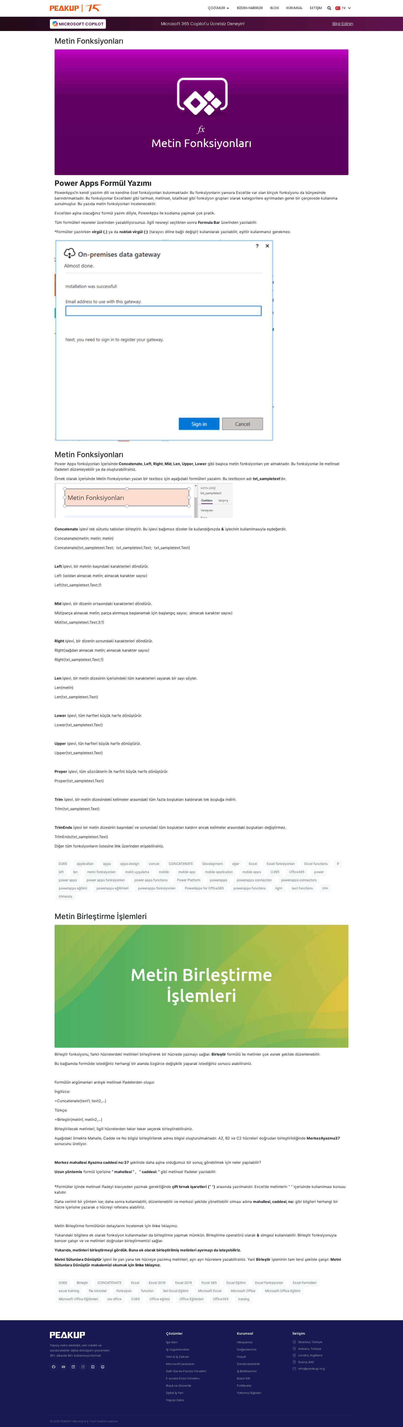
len (75, 872)
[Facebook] (53, 1367)
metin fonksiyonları (101, 872)
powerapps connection (254, 880)
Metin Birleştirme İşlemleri (101, 916)
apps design (129, 864)
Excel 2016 (157, 1283)
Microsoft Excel (209, 1291)
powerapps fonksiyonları (156, 888)
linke (156, 1225)
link (118, 846)
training (244, 1299)
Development (212, 864)
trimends (65, 896)
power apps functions (150, 880)
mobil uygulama (137, 872)
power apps (68, 880)
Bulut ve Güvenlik (178, 1385)
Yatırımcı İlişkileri (249, 1393)
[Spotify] (102, 1367)
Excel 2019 (183, 1283)
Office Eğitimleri (191, 1299)
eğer (235, 864)
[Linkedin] (73, 1367)
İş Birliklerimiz (247, 1371)
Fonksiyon (124, 1291)
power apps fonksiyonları (106, 880)
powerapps (218, 880)
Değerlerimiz (247, 1349)
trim (325, 888)
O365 (275, 872)
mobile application (219, 872)
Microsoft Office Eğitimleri (78, 1299)
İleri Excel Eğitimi (175, 1291)
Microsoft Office (243, 1291)
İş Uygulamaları (177, 1349)
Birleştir (82, 1283)
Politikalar (244, 1385)
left (61, 872)
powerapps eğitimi (73, 888)
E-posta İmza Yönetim (182, 1378)
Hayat (241, 1356)
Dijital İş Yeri (174, 1393)
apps (107, 864)
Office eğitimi (159, 1299)
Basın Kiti (243, 1378)
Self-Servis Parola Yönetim (186, 1371)
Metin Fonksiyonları (89, 40)
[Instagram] (83, 1367)
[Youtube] (63, 1367)
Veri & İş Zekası (177, 1356)
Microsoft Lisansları (180, 1364)
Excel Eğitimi (236, 1283)
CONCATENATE (181, 864)
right (278, 888)
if (338, 864)
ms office (115, 1299)
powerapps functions (249, 888)
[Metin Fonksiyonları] (201, 112)
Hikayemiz (245, 1342)
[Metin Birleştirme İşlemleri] (201, 986)
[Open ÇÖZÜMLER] (227, 8)
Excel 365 (209, 1283)
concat (154, 864)
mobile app (186, 872)
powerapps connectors (298, 880)
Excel (253, 864)
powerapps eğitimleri (113, 888)
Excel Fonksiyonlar (269, 1283)
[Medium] (93, 1367)
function (147, 1291)
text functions (302, 888)
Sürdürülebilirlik (248, 1364)
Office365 (297, 872)
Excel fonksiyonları (281, 864)
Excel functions (315, 864)
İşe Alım (172, 1342)
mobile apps (251, 872)
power (319, 872)
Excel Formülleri (304, 1283)
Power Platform (188, 880)
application (85, 864)
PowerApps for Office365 (204, 888)
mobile (164, 872)
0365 (63, 864)
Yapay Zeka (175, 1400)
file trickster (98, 1291)
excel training (69, 1291)
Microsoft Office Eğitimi (282, 1291)
